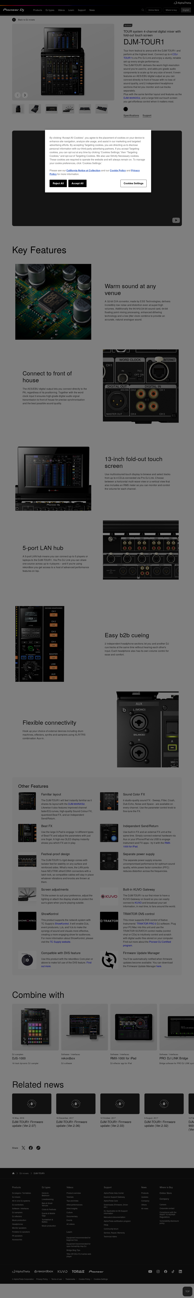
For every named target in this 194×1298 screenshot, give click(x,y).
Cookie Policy (118, 170)
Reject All (58, 183)
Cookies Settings (133, 183)
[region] (98, 161)
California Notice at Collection (83, 170)
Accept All (77, 183)
